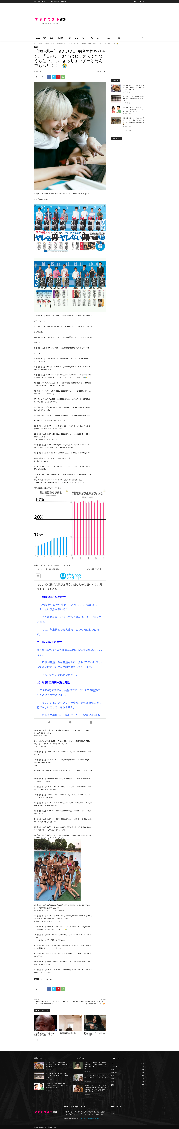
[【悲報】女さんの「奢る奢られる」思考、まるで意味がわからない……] (45, 1023)
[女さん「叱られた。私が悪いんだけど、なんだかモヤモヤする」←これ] (78, 1077)
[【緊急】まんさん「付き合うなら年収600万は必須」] (95, 1023)
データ (42, 979)
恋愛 (40, 44)
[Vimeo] (141, 1)
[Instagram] (135, 1)
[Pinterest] (58, 77)
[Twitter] (138, 1)
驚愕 (51, 979)
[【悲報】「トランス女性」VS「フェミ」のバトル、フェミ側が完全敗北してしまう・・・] (116, 109)
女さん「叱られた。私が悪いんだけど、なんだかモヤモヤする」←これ (95, 1077)
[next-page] (38, 1040)
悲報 (47, 979)
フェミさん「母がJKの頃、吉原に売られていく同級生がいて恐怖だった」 (134, 98)
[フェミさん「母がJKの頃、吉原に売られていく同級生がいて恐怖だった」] (116, 98)
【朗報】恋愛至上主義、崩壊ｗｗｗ (69, 1033)
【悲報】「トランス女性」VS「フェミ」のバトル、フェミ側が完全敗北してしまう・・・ (133, 109)
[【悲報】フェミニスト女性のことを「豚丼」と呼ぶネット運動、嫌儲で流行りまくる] (116, 88)
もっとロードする (127, 131)
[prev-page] (35, 1040)
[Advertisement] (106, 20)
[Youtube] (143, 1)
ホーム (36, 44)
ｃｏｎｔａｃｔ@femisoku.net (89, 1119)
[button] (142, 38)
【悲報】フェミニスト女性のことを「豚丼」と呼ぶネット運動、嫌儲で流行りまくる (133, 87)
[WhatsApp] (63, 77)
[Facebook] (132, 1)
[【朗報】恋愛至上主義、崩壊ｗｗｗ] (70, 1023)
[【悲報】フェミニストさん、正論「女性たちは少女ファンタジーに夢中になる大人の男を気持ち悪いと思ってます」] (78, 1088)
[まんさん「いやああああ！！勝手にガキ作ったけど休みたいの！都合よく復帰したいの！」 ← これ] (78, 1065)
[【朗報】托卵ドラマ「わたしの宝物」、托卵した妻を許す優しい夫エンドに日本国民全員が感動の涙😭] (116, 120)
